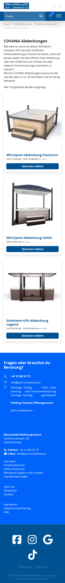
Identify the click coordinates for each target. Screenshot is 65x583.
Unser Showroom (14, 469)
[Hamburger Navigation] (58, 16)
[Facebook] (17, 539)
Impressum (10, 504)
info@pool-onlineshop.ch (26, 382)
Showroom (10, 490)
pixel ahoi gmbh (41, 578)
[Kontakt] (55, 5)
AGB (6, 512)
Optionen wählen (33, 166)
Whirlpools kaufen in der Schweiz (23, 472)
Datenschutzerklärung (17, 508)
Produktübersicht (22, 24)
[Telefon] (59, 5)
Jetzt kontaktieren (21, 410)
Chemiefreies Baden (16, 476)
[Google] (48, 539)
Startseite (9, 461)
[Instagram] (32, 539)
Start (6, 24)
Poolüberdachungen (46, 24)
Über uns (9, 486)
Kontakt (8, 494)
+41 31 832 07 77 (20, 376)
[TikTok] (32, 555)
